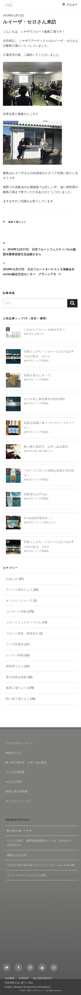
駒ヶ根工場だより (43, 451)
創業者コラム (15, 666)
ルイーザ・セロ (62, 40)
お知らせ (39, 334)
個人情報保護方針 (42, 978)
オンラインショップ (19, 600)
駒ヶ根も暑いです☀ (19, 830)
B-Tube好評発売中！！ (39, 518)
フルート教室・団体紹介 (22, 633)
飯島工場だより (17, 222)
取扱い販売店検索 (17, 791)
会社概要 (9, 978)
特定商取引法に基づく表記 (19, 982)
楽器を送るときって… (38, 375)
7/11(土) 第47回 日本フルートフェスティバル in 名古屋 (41, 865)
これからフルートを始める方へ (44, 329)
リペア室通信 (41, 360)
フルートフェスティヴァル (23, 622)
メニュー (71, 4)
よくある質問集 (15, 772)
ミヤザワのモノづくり (19, 743)
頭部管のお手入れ (35, 494)
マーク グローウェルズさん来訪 (26, 875)
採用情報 (23, 978)
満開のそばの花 (16, 855)
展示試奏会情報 (16, 677)
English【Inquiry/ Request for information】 (28, 987)
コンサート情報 (16, 611)
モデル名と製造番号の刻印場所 (44, 399)
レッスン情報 (15, 655)
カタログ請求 (14, 781)
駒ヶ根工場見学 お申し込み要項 (46, 446)
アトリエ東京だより (45, 522)
